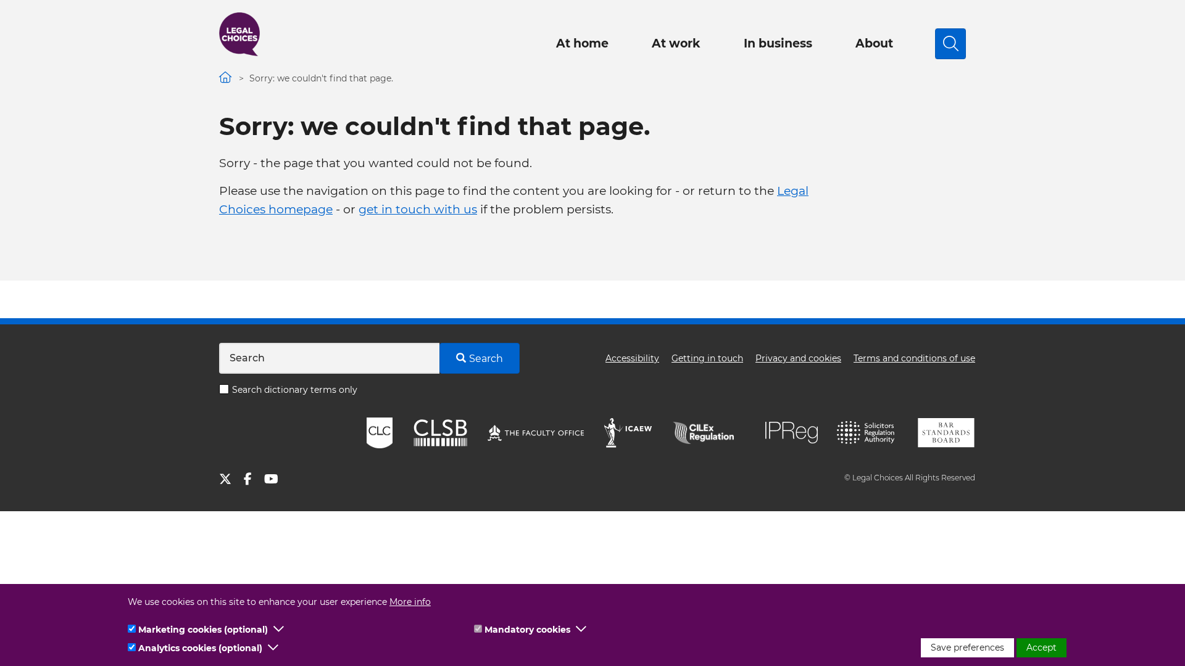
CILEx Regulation (710, 433)
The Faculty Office (536, 433)
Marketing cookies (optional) (203, 629)
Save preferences (967, 647)
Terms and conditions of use (914, 358)
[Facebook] (254, 480)
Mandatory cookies (527, 629)
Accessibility (632, 358)
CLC (380, 432)
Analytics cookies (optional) (200, 648)
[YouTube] (277, 480)
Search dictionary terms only (294, 389)
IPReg (791, 432)
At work (676, 43)
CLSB (439, 432)
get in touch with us (418, 209)
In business (778, 43)
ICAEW (628, 432)
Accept (1041, 647)
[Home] (239, 34)
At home (582, 43)
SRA (867, 433)
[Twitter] (231, 480)
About (874, 43)
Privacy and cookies (798, 358)
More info (410, 601)
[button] (279, 630)
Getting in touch (707, 358)
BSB (946, 432)
